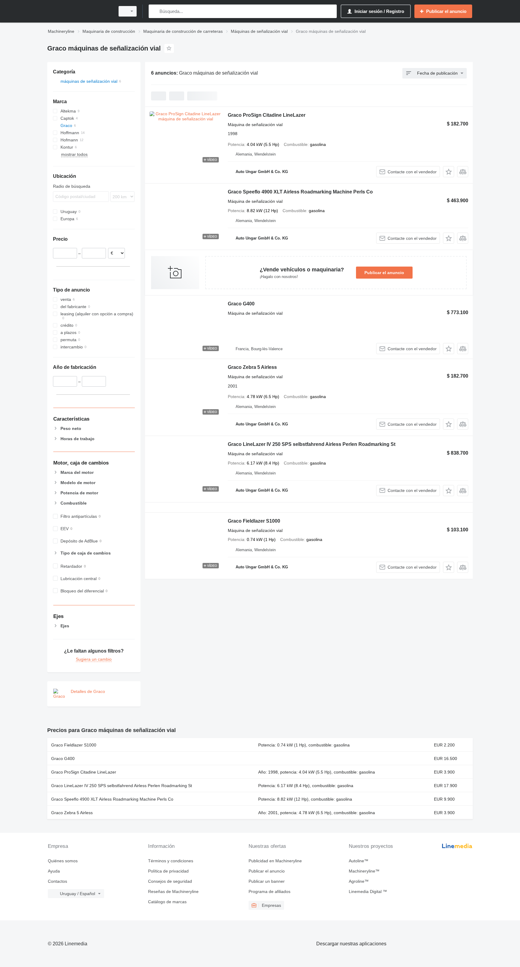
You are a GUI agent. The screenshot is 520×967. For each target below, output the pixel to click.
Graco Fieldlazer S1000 (254, 521)
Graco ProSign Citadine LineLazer (266, 115)
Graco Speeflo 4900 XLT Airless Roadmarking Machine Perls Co (300, 191)
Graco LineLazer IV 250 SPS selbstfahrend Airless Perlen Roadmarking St (311, 444)
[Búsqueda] (154, 11)
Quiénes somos (63, 860)
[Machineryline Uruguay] (79, 11)
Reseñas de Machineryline (173, 891)
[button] (448, 171)
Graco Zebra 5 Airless (252, 367)
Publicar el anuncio (384, 272)
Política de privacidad (168, 871)
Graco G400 (241, 303)
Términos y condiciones (170, 860)
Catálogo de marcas (167, 901)
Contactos (57, 881)
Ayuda (54, 871)
